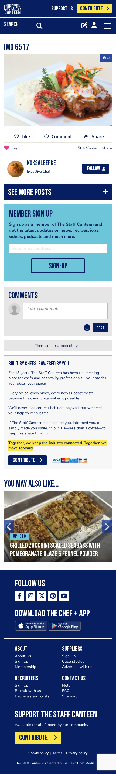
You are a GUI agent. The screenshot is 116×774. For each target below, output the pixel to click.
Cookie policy (38, 753)
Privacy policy (77, 753)
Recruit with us (28, 690)
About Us (23, 656)
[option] (58, 90)
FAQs (66, 690)
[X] (41, 596)
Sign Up (21, 661)
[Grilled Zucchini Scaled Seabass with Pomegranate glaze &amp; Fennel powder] (58, 526)
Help (66, 685)
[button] (58, 193)
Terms (57, 753)
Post (100, 328)
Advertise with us (77, 666)
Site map (69, 696)
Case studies (73, 661)
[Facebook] (19, 596)
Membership (25, 666)
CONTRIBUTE (91, 9)
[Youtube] (64, 596)
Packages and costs (32, 696)
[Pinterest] (52, 596)
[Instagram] (30, 596)
